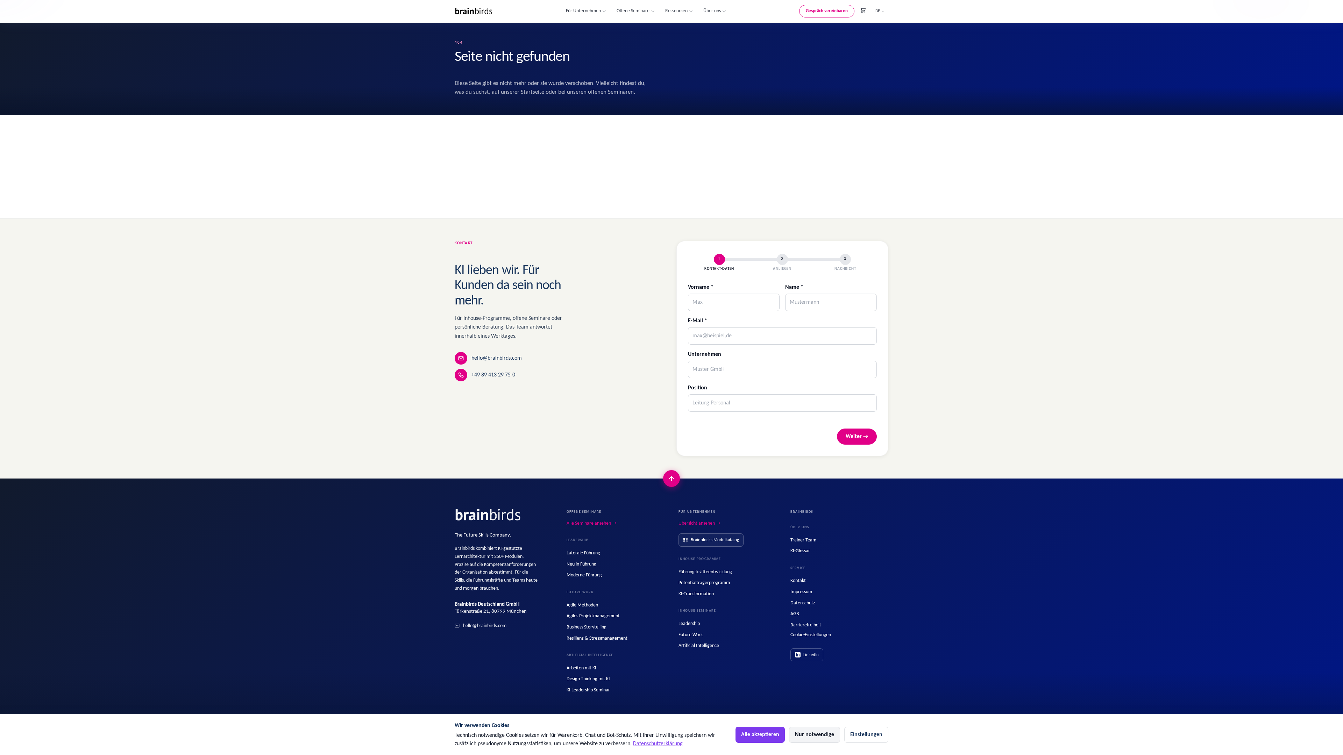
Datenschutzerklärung (658, 744)
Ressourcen (676, 11)
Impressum (801, 592)
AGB (794, 614)
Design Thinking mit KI (588, 679)
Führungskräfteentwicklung (705, 572)
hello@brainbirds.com (496, 358)
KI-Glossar (800, 551)
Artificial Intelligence (698, 645)
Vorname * (700, 287)
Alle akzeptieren (760, 735)
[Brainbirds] (488, 515)
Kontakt (798, 580)
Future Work (690, 635)
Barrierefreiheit (805, 625)
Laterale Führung (583, 553)
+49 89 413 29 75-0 (493, 375)
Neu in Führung (581, 564)
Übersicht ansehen (699, 523)
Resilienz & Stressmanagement (597, 638)
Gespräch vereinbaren (827, 11)
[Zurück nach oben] (671, 478)
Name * (794, 287)
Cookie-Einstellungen (810, 635)
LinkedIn (811, 655)
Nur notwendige (814, 735)
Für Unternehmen (583, 11)
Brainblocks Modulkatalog (715, 540)
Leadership (689, 623)
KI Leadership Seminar (588, 690)
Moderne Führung (584, 575)
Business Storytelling (586, 627)
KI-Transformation (696, 594)
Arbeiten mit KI (581, 668)
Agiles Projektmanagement (593, 616)
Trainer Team (803, 540)
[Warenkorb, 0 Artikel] (863, 10)
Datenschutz (802, 603)
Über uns (712, 11)
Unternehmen (704, 354)
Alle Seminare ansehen (592, 523)
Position (697, 388)
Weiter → (857, 436)
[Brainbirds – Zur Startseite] (474, 11)
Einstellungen (866, 735)
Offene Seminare (633, 11)
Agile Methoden (582, 605)
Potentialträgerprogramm (704, 582)
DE (877, 11)
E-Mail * (697, 321)
